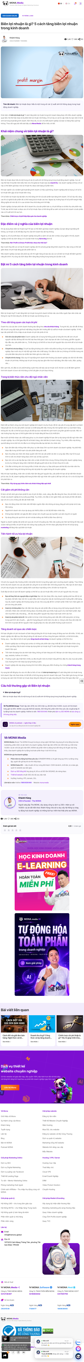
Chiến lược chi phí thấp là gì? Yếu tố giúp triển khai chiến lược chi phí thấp (14, 1036)
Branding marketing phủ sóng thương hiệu (58, 1208)
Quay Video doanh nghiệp (52, 1212)
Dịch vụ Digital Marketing (11, 1167)
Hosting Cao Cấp (49, 1163)
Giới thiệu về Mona (8, 1116)
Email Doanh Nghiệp (50, 1176)
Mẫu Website (47, 1151)
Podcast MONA (7, 1147)
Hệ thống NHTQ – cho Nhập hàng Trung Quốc (19, 1208)
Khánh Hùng (24, 798)
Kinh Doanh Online (10, 16)
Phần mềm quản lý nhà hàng (12, 1217)
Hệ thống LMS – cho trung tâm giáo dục (16, 1203)
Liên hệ (3, 1134)
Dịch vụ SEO (6, 1163)
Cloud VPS (46, 1172)
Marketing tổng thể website (53, 1143)
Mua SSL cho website (50, 1129)
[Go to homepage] (21, 3)
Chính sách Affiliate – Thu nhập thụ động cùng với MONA (20, 1190)
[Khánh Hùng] (10, 802)
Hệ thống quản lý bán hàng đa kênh (15, 1212)
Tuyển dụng (5, 1129)
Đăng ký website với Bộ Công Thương (57, 1134)
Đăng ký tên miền (49, 1116)
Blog (2, 1138)
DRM (44, 1180)
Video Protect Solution (51, 1185)
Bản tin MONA (6, 1143)
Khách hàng (5, 1125)
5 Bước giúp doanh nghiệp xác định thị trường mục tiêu (39, 1036)
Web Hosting (47, 1125)
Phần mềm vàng (7, 1221)
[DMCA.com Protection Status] (48, 1331)
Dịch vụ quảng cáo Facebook (12, 1172)
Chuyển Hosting (48, 1189)
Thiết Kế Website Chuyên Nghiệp (55, 1121)
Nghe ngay (75, 724)
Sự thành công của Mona (10, 1121)
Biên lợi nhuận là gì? (13, 692)
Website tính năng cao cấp (52, 1147)
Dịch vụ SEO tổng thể (18, 771)
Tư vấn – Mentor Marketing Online (14, 1180)
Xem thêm (6, 1042)
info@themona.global (13, 1235)
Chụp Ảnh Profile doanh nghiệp (54, 1217)
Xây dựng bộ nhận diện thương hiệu (56, 1203)
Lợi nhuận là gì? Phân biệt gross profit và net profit (69, 1036)
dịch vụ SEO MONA (62, 712)
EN (69, 3)
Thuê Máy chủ (47, 1167)
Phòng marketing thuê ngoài (12, 1185)
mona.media (44, 783)
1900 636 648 (42, 712)
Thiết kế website (17, 775)
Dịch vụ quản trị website (51, 1138)
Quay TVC (46, 1221)
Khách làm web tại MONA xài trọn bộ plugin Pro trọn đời (16, 1341)
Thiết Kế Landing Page (9, 1176)
